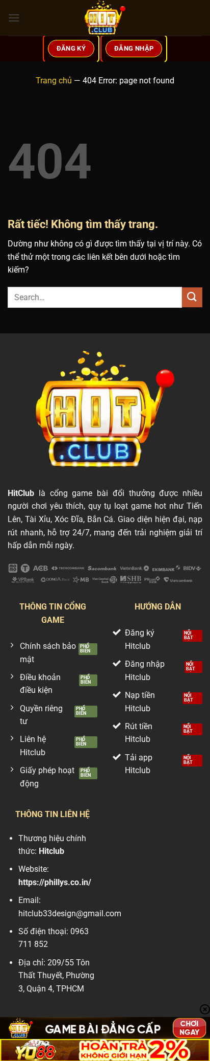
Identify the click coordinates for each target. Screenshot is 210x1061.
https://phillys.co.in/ (54, 882)
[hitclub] (105, 18)
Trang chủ (54, 80)
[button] (14, 17)
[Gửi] (192, 297)
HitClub (21, 493)
